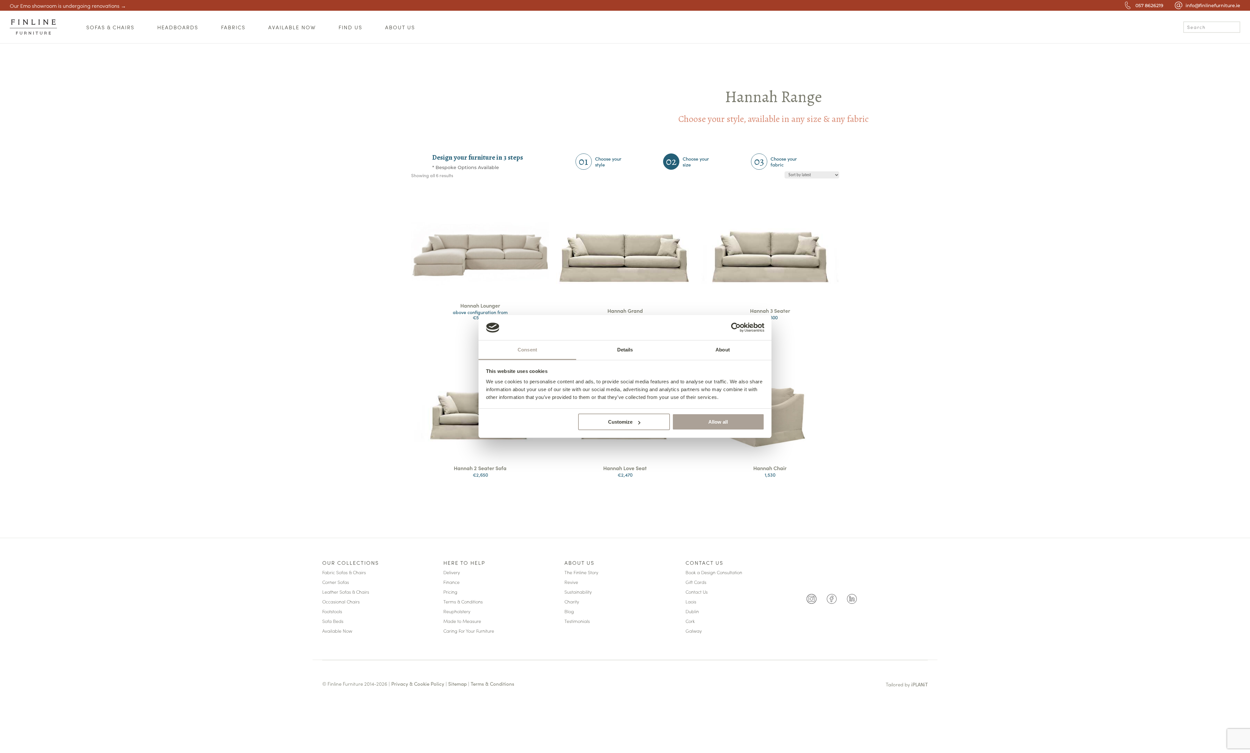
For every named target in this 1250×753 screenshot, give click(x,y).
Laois (691, 602)
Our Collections (350, 563)
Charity (571, 602)
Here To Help (464, 563)
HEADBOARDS (177, 27)
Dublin (692, 611)
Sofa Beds (332, 621)
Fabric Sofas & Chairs (344, 572)
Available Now (337, 631)
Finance (451, 582)
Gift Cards (696, 582)
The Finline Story (581, 572)
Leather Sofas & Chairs (345, 592)
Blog (569, 611)
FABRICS (233, 27)
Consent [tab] (527, 349)
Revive (571, 582)
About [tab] (722, 349)
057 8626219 (1149, 5)
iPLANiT (919, 684)
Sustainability (578, 592)
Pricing (450, 592)
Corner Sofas (335, 582)
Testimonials (577, 621)
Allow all (718, 422)
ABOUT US (400, 27)
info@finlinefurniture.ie (1213, 5)
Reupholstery (456, 611)
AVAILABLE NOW (292, 27)
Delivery (451, 572)
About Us (579, 563)
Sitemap (457, 683)
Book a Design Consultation (714, 572)
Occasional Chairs (341, 602)
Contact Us (704, 563)
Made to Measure (462, 621)
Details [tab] (625, 349)
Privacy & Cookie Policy (417, 683)
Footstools (332, 611)
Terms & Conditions (463, 602)
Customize (620, 422)
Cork (690, 621)
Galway (694, 631)
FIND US (350, 27)
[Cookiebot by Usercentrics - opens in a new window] (735, 327)
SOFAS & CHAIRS (110, 27)
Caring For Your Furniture (468, 631)
